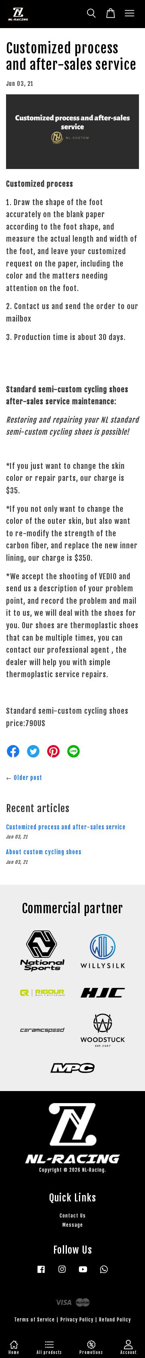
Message (72, 1225)
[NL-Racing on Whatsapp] (104, 1273)
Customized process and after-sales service (66, 827)
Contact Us (73, 1216)
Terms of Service (34, 1320)
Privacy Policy (76, 1320)
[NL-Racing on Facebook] (41, 1273)
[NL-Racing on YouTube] (83, 1273)
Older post (28, 777)
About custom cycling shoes (43, 852)
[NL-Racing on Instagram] (62, 1273)
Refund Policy (115, 1320)
